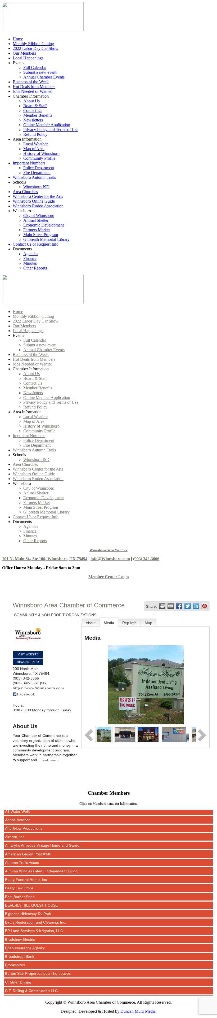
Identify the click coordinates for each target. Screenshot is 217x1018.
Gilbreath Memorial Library (46, 239)
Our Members (24, 53)
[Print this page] (162, 606)
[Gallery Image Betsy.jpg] (125, 734)
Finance (30, 258)
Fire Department (37, 172)
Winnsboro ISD (36, 187)
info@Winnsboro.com (110, 558)
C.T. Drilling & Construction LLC (31, 983)
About (91, 623)
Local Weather (35, 144)
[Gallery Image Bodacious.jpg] (175, 734)
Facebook (26, 694)
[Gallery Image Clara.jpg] (148, 734)
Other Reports (35, 268)
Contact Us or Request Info (35, 244)
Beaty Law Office (19, 880)
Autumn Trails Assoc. (22, 854)
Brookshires (15, 957)
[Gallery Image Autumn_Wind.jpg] (104, 734)
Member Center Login (108, 577)
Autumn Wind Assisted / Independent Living (41, 863)
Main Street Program (40, 234)
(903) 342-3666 (146, 558)
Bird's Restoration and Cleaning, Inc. (35, 914)
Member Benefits (37, 115)
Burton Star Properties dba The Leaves (38, 965)
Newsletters (33, 120)
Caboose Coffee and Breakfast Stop (35, 991)
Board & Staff (35, 105)
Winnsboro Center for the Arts (38, 196)
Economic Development (43, 225)
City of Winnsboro (38, 215)
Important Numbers (29, 163)
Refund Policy (35, 134)
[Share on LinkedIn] (196, 606)
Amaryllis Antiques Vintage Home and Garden (43, 837)
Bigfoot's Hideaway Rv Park (28, 906)
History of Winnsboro (41, 153)
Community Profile (39, 158)
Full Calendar (34, 67)
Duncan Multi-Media (138, 1011)
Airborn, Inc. (15, 829)
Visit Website (28, 654)
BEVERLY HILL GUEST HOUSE (31, 897)
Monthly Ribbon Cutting (33, 43)
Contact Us (32, 110)
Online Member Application (46, 125)
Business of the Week (31, 82)
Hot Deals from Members (34, 86)
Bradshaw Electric (20, 931)
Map (148, 623)
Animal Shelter (35, 220)
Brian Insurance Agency (25, 940)
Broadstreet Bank (19, 948)
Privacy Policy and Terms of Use (50, 129)
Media (109, 623)
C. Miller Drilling (18, 974)
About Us (31, 101)
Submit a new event (39, 72)
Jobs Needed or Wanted (32, 91)
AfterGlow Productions (23, 820)
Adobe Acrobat (17, 812)
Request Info (28, 661)
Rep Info (129, 623)
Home (18, 39)
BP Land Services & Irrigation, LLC (34, 923)
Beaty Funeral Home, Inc (26, 871)
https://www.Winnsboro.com (38, 688)
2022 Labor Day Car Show (35, 48)
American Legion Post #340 (28, 846)
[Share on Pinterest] (204, 606)
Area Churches (25, 191)
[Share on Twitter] (187, 606)
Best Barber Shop (20, 889)
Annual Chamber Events (44, 77)
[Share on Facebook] (179, 606)
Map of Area (33, 148)
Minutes (30, 263)
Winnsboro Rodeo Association (38, 206)
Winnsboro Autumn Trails (34, 177)
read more (49, 760)
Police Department (38, 168)
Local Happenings (28, 58)
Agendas (30, 253)
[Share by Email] (171, 606)
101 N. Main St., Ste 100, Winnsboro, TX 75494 (44, 558)
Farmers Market (36, 230)
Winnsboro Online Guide (34, 201)
